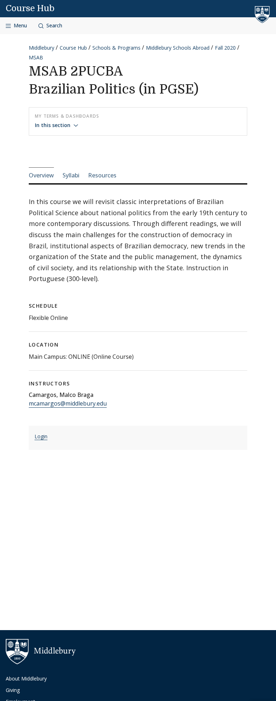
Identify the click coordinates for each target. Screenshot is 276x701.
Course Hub (30, 8)
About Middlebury (26, 678)
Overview (41, 175)
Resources (102, 175)
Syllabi (71, 175)
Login (40, 436)
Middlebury (41, 47)
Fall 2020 (225, 47)
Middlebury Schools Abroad (178, 47)
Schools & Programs (116, 47)
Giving (13, 690)
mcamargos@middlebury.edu (68, 403)
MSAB (36, 57)
